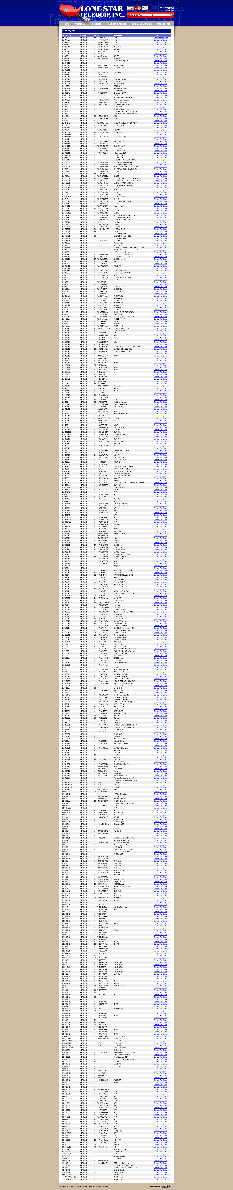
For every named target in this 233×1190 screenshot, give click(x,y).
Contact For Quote (161, 38)
